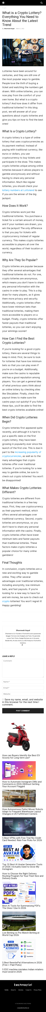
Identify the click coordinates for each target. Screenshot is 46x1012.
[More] (20, 33)
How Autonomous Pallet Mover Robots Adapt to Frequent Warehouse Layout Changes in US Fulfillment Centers (22, 811)
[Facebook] (9, 33)
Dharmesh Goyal (9, 28)
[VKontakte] (27, 994)
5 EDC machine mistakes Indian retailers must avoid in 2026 (22, 970)
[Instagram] (18, 994)
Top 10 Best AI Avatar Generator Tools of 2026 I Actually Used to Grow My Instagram (22, 866)
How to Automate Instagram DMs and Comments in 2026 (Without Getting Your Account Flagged (22, 784)
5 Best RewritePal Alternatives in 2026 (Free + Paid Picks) (22, 963)
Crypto (4, 8)
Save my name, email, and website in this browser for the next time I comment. (22, 702)
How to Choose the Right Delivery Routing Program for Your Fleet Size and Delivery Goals (22, 876)
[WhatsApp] (4, 33)
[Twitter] (15, 33)
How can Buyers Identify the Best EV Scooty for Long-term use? (21, 756)
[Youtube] (32, 994)
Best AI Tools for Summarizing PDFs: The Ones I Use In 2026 (21, 907)
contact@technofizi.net (23, 1008)
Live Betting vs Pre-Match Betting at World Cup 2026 (20, 934)
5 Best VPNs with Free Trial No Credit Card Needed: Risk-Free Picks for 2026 (22, 839)
